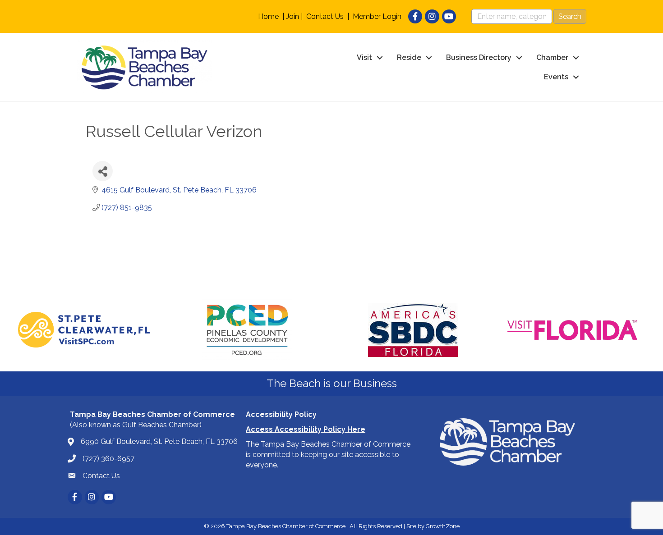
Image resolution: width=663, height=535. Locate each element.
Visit (364, 57)
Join (292, 16)
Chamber (552, 57)
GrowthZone (443, 526)
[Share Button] (102, 171)
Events (556, 77)
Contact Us (325, 16)
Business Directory (478, 57)
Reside (409, 57)
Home (268, 16)
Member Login (377, 16)
